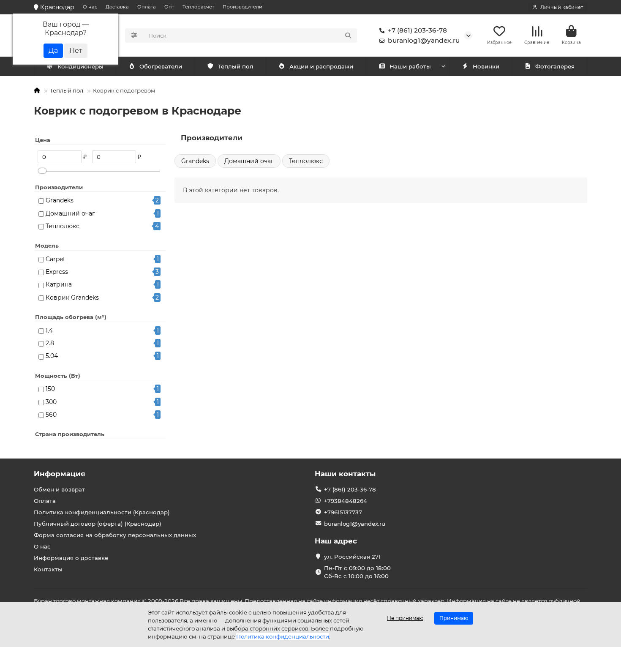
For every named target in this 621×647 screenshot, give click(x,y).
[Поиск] (348, 35)
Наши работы (410, 66)
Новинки (486, 66)
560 (51, 414)
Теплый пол (66, 90)
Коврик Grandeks (72, 297)
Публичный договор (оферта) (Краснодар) (97, 523)
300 (51, 402)
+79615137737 (343, 512)
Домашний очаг (70, 213)
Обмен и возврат (59, 489)
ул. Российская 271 (352, 556)
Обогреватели (160, 66)
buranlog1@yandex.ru (424, 40)
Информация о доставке (71, 557)
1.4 (49, 330)
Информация (59, 474)
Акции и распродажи (321, 66)
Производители (242, 7)
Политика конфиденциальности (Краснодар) (102, 512)
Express (57, 272)
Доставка (117, 7)
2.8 (50, 343)
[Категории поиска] (134, 35)
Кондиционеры (80, 66)
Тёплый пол (235, 66)
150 (50, 389)
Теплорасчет (198, 7)
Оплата (146, 7)
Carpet (55, 259)
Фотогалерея (555, 66)
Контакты (48, 569)
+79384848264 (345, 500)
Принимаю (453, 618)
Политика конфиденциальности (282, 636)
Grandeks (60, 200)
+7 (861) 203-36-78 (417, 30)
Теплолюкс (62, 226)
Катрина (59, 284)
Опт (169, 7)
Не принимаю (405, 618)
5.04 (52, 356)
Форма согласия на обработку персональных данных (115, 535)
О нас (90, 7)
